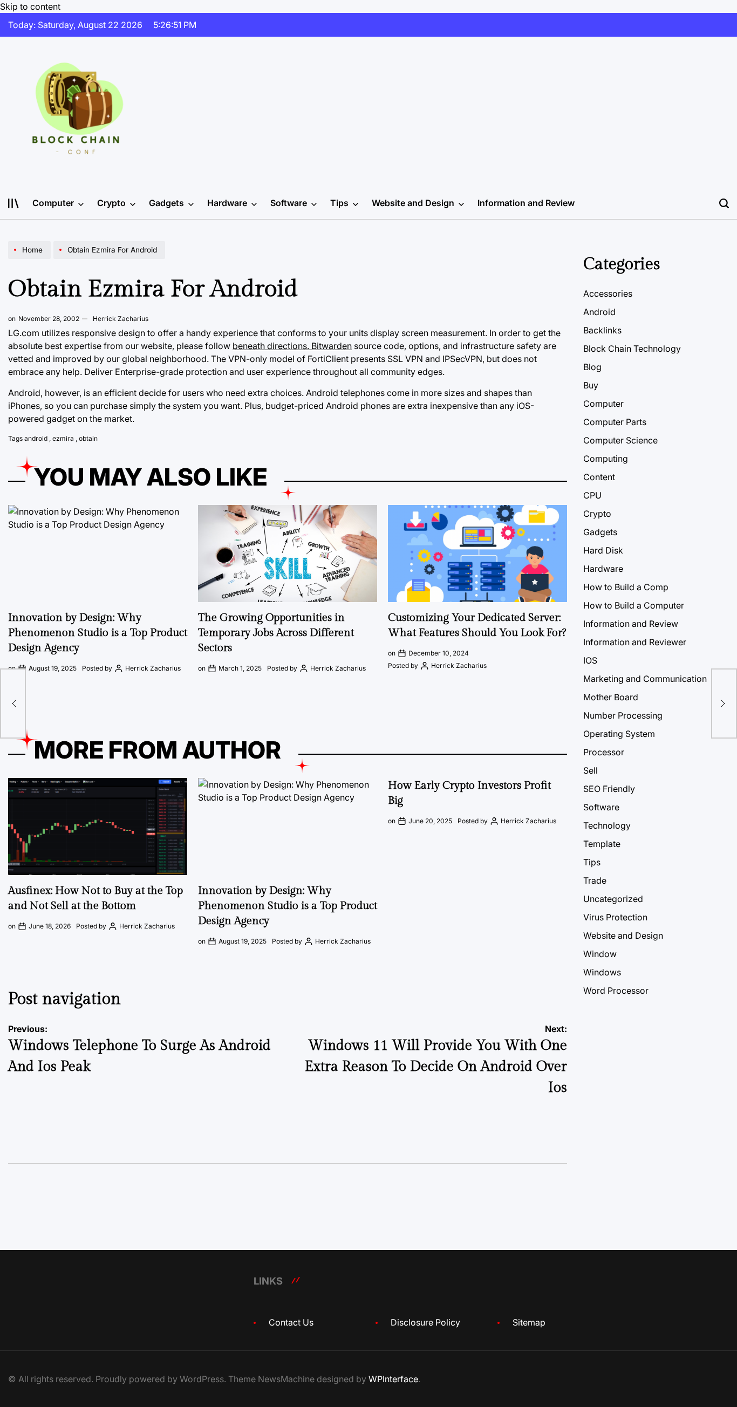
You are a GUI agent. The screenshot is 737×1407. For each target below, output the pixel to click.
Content (599, 477)
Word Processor (616, 990)
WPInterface (393, 1379)
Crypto (111, 202)
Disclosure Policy (425, 1322)
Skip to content (30, 6)
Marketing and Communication (645, 678)
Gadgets (166, 202)
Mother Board (610, 697)
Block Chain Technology (632, 348)
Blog (592, 366)
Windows (602, 972)
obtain (88, 438)
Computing (605, 458)
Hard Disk (603, 550)
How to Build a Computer (633, 605)
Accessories (607, 293)
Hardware (227, 202)
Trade (594, 880)
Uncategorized (613, 898)
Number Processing (623, 715)
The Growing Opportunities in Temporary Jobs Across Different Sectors (276, 632)
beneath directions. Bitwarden (292, 345)
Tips (339, 202)
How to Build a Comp (625, 587)
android (35, 438)
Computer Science (620, 440)
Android (599, 311)
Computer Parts (614, 421)
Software (288, 202)
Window (600, 953)
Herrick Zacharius (120, 319)
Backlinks (602, 330)
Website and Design (413, 202)
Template (601, 843)
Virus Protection (615, 917)
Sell (590, 770)
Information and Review (526, 202)
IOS (590, 660)
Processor (603, 752)
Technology (607, 825)
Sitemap (529, 1322)
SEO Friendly (609, 788)
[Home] (30, 258)
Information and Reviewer (634, 642)
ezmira (63, 438)
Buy (590, 385)
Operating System (619, 733)
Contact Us (291, 1322)
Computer (53, 202)
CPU (592, 495)
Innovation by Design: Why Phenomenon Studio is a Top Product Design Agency (97, 632)
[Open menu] (13, 203)
